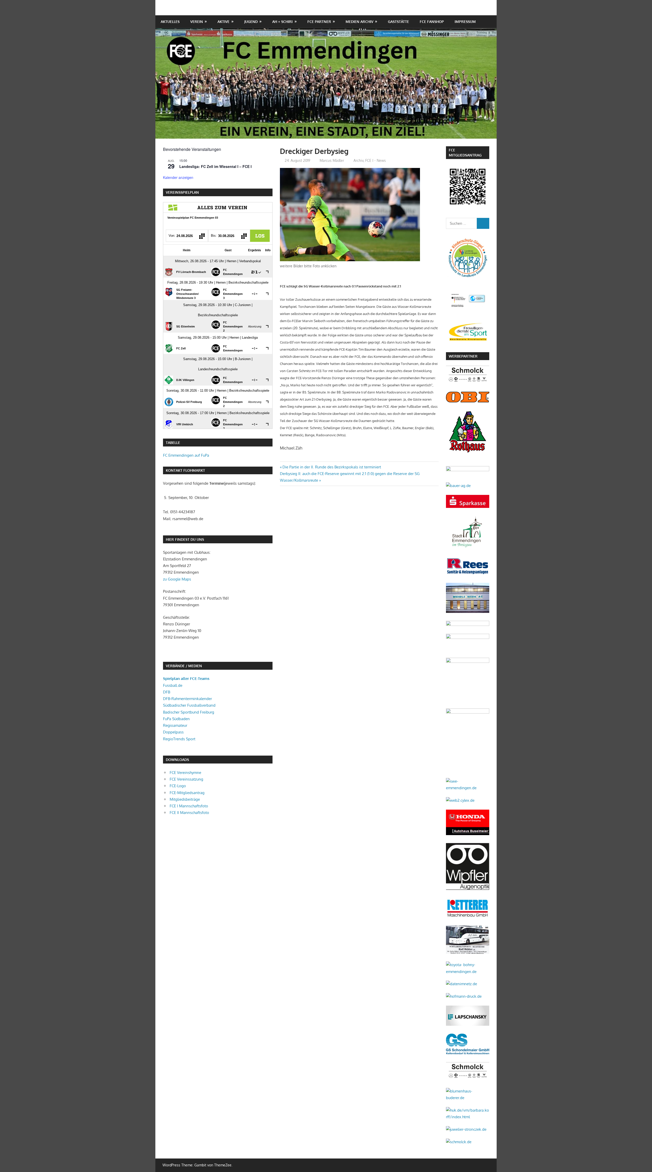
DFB (166, 692)
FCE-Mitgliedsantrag (187, 792)
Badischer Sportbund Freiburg (188, 712)
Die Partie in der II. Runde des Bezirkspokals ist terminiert (331, 467)
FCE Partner (319, 21)
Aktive (223, 21)
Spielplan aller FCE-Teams (186, 678)
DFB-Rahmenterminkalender (187, 698)
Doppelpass (173, 732)
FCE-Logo (178, 785)
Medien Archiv (359, 21)
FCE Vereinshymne (185, 772)
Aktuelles (170, 21)
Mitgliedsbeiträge (185, 799)
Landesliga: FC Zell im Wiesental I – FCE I (215, 166)
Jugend (251, 21)
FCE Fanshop (432, 21)
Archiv (358, 160)
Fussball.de (172, 685)
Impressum (465, 21)
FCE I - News (375, 160)
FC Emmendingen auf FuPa (186, 455)
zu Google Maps (177, 579)
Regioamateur (175, 725)
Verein (196, 21)
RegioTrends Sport (179, 738)
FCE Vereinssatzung (186, 779)
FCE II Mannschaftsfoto (189, 812)
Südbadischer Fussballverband (189, 705)
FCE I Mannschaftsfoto (189, 806)
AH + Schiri (282, 21)
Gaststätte (398, 21)
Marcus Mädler (332, 160)
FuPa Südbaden (176, 718)
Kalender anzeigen (178, 177)
